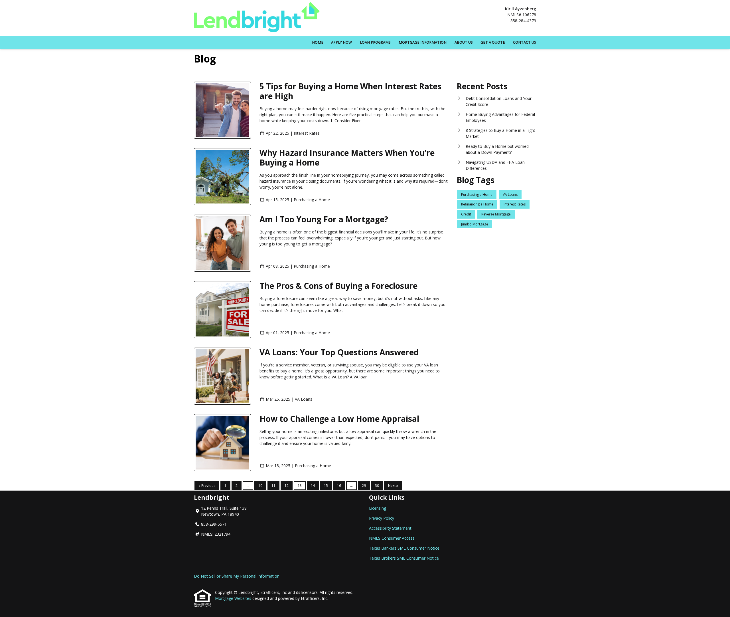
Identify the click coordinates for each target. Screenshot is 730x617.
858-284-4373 (523, 20)
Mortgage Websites (233, 598)
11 (273, 485)
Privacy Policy (381, 518)
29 (364, 485)
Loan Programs (375, 42)
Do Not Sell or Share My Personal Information (236, 576)
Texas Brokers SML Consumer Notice (404, 558)
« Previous (206, 485)
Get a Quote (492, 42)
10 (260, 485)
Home (317, 42)
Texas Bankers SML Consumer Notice (404, 548)
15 (326, 485)
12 (287, 485)
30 (377, 485)
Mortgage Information (423, 42)
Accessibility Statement (390, 528)
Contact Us (524, 42)
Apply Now (341, 42)
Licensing (377, 508)
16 (339, 485)
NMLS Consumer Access (392, 538)
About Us (464, 42)
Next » (393, 485)
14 (313, 485)
